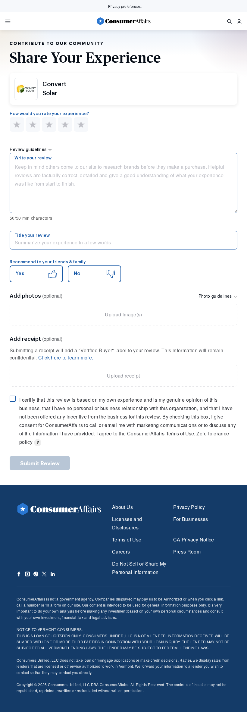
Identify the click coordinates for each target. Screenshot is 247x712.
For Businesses (190, 519)
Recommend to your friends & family (48, 262)
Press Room (187, 551)
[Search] (229, 21)
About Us (122, 506)
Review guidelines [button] (29, 149)
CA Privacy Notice (193, 539)
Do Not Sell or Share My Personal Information (139, 568)
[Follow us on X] (44, 574)
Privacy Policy (189, 506)
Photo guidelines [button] (216, 296)
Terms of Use (180, 433)
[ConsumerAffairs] (123, 21)
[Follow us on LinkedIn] (52, 574)
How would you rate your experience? (49, 114)
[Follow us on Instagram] (27, 574)
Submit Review (40, 463)
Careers (121, 551)
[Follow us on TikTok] (35, 574)
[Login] (239, 21)
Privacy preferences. (125, 6)
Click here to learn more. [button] (65, 357)
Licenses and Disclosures (127, 523)
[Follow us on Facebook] (19, 574)
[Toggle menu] (8, 21)
